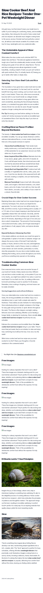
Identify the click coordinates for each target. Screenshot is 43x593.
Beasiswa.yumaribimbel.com (26, 354)
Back (39, 23)
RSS (40, 578)
